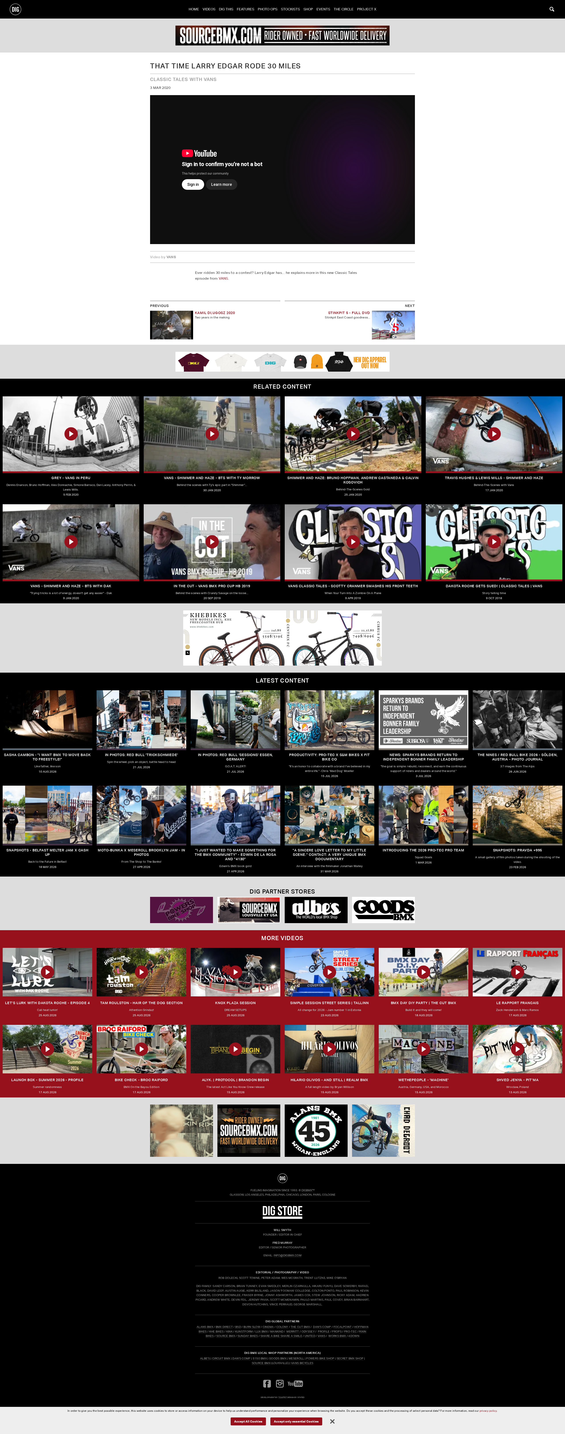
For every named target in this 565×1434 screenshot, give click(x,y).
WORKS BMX (337, 1336)
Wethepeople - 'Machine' (423, 1080)
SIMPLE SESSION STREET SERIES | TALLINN (329, 1003)
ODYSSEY (308, 1331)
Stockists (290, 9)
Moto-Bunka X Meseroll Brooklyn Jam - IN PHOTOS (141, 852)
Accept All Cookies (248, 1421)
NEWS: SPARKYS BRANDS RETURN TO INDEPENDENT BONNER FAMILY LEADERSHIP (423, 757)
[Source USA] (248, 910)
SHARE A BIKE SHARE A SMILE (281, 1336)
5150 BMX (260, 1358)
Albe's (205, 1358)
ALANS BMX (205, 1327)
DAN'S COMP (322, 1327)
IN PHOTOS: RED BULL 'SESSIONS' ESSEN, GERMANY (235, 757)
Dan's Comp (241, 1358)
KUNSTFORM (244, 1331)
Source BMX (261, 1363)
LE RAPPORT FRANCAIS (517, 1003)
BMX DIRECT (224, 1327)
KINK (229, 1331)
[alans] (316, 1131)
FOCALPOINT (342, 1327)
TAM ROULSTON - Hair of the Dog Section (141, 1003)
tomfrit (282, 1397)
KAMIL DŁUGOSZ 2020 (215, 313)
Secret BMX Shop (350, 1358)
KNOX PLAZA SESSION (235, 1003)
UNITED (310, 1336)
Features (245, 9)
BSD (238, 1327)
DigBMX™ (308, 1190)
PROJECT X (366, 9)
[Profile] (383, 1131)
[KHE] (282, 638)
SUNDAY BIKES (247, 1336)
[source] (282, 35)
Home (194, 9)
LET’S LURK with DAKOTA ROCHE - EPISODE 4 (47, 1003)
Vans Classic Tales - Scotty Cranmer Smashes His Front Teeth (353, 586)
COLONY (282, 1327)
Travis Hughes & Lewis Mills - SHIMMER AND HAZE (494, 478)
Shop (308, 9)
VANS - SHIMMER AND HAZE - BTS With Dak (70, 586)
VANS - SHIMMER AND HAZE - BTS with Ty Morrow (212, 478)
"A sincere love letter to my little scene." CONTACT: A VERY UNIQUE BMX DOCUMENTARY (329, 854)
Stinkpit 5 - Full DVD (349, 313)
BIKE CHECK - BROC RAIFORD (141, 1080)
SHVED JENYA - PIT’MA (518, 1080)
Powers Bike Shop (320, 1358)
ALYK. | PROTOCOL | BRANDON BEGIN (235, 1080)
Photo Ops (267, 9)
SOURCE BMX (225, 1336)
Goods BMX (277, 1358)
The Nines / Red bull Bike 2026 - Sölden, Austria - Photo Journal (518, 757)
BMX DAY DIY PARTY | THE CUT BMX (423, 1003)
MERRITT (293, 1331)
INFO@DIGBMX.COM (287, 1255)
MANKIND (276, 1331)
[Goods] (383, 910)
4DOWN (353, 1336)
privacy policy (488, 1410)
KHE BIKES (216, 1331)
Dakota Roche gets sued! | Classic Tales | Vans (494, 586)
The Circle (344, 9)
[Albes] (316, 910)
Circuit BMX (221, 1358)
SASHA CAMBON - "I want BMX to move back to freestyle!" (47, 757)
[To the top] (282, 1178)
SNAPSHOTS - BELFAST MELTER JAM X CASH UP (47, 852)
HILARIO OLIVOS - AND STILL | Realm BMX (329, 1080)
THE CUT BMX (300, 1327)
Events (323, 9)
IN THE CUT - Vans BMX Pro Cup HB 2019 (212, 586)
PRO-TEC (350, 1331)
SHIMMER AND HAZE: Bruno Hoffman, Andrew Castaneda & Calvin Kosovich (352, 480)
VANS (223, 278)
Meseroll (296, 1358)
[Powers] (181, 910)
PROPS (337, 1331)
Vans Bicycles (302, 1363)
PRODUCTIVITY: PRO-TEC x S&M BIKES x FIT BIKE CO (329, 757)
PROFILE (324, 1331)
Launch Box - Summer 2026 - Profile (47, 1080)
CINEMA (268, 1327)
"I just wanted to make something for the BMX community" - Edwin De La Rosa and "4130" (235, 854)
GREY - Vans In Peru (70, 478)
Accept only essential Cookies (296, 1421)
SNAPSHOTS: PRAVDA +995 (517, 850)
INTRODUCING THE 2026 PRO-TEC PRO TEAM (423, 850)
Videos (209, 9)
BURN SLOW (251, 1327)
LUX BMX (261, 1331)
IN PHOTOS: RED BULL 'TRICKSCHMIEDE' (141, 755)
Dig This (226, 9)
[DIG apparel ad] (282, 362)
